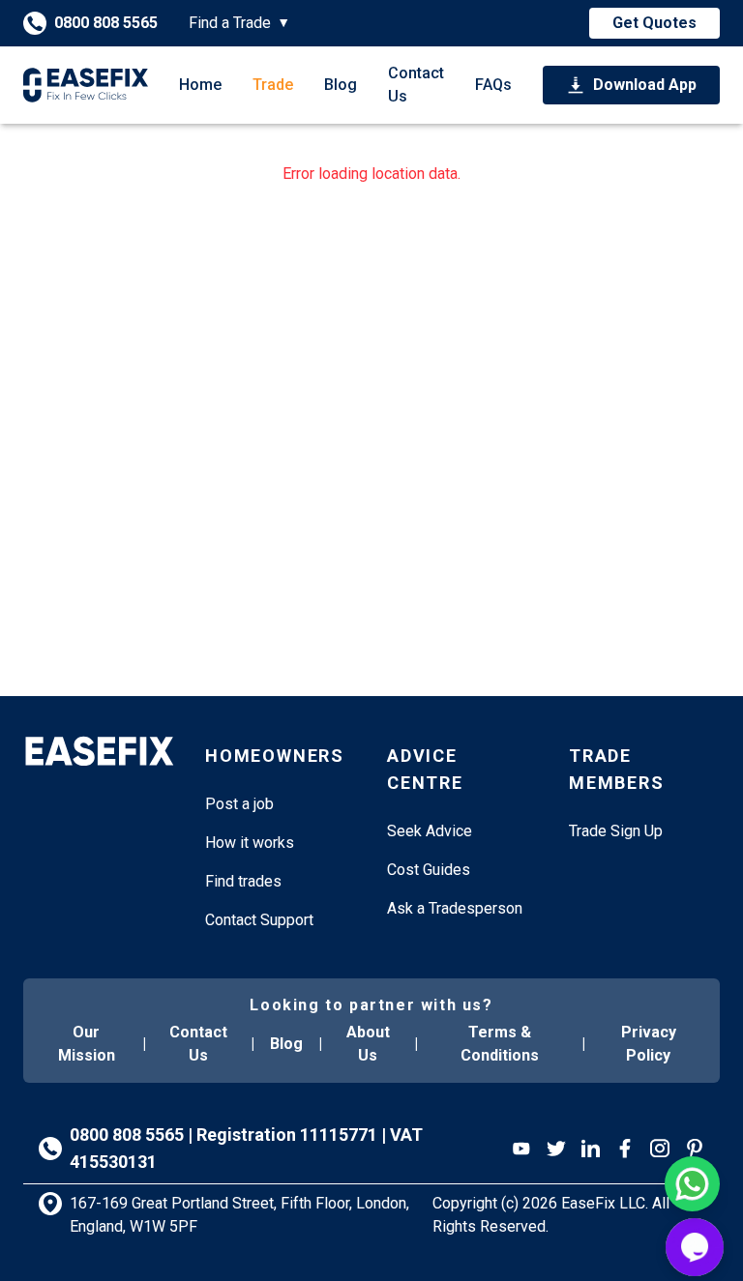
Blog (340, 84)
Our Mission (86, 1043)
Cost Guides (428, 869)
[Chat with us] (695, 1247)
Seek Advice (429, 831)
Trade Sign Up (616, 831)
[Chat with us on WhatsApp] (692, 1183)
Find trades (243, 881)
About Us (368, 1043)
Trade (273, 84)
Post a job (239, 804)
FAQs (493, 84)
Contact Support (259, 920)
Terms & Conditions (500, 1043)
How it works (249, 842)
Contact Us (416, 84)
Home (200, 84)
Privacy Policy (648, 1043)
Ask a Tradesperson (454, 908)
